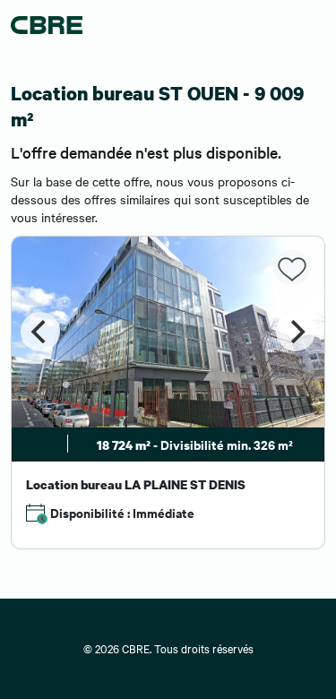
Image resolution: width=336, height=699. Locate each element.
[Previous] (40, 331)
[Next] (295, 331)
